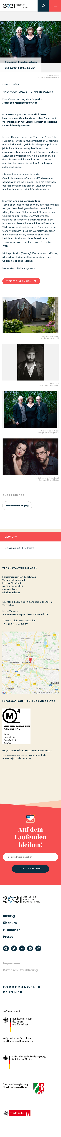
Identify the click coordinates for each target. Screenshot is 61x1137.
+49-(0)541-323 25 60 (15, 623)
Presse (8, 936)
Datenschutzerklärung (20, 970)
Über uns (10, 923)
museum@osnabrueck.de (16, 758)
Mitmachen (11, 929)
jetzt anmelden (30, 869)
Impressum (11, 963)
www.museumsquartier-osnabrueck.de (25, 614)
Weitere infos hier (18, 281)
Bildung (9, 916)
